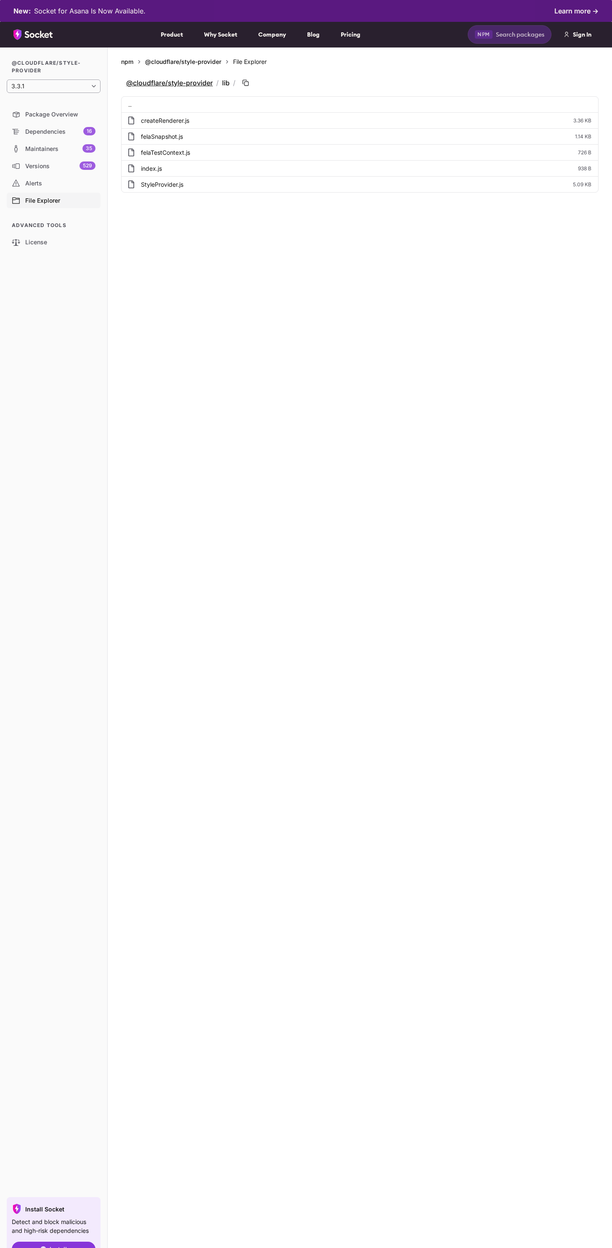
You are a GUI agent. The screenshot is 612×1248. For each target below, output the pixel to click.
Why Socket (220, 34)
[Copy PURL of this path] (245, 83)
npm (127, 61)
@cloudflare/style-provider (183, 61)
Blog (313, 34)
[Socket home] (33, 34)
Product (172, 34)
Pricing (350, 34)
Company (272, 34)
